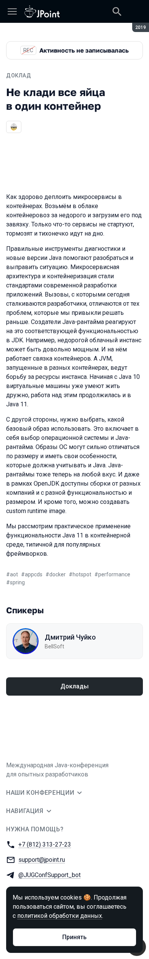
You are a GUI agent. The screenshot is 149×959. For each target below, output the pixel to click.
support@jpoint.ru (41, 859)
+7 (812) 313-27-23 (44, 844)
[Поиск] (117, 11)
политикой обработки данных (59, 915)
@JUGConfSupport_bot (49, 875)
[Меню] (12, 11)
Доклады (74, 686)
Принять (74, 937)
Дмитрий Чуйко (70, 637)
